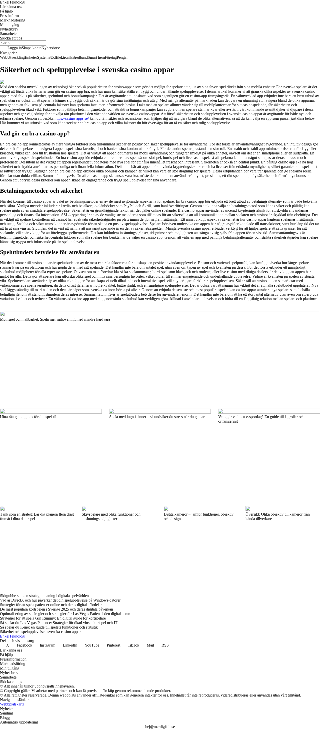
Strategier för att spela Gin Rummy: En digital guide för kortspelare (53, 618)
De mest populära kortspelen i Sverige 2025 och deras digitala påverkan (56, 609)
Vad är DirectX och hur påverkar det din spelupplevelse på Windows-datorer (60, 600)
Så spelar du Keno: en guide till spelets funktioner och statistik (49, 627)
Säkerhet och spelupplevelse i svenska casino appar (40, 632)
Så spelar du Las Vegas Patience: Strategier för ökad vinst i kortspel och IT (59, 623)
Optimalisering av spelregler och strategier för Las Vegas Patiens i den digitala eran (65, 614)
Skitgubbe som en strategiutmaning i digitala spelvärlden (44, 596)
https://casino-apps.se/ (71, 118)
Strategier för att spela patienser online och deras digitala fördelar (51, 605)
